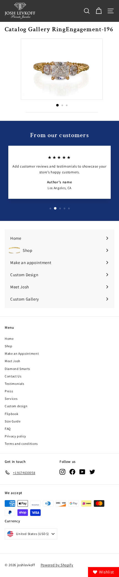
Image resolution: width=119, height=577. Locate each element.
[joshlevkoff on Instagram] (62, 472)
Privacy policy (15, 436)
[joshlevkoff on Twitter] (92, 472)
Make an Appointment (22, 353)
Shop (8, 346)
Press (9, 391)
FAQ (8, 429)
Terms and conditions (21, 444)
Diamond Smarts (17, 369)
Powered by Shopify (57, 565)
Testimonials (14, 384)
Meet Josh (12, 361)
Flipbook (11, 414)
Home (9, 338)
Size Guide (13, 421)
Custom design (16, 406)
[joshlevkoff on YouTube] (82, 472)
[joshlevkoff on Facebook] (72, 472)
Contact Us (13, 376)
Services (11, 398)
